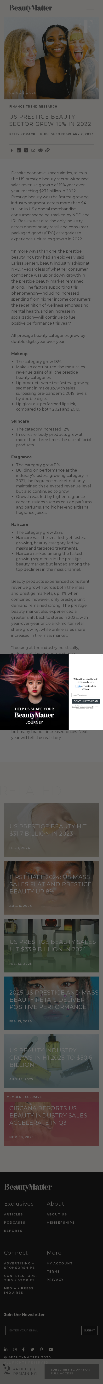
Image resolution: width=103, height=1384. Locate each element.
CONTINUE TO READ (86, 701)
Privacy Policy (89, 707)
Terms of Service (80, 707)
